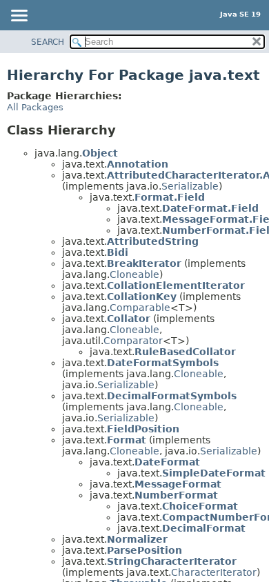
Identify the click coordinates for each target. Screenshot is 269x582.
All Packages (35, 107)
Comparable (140, 307)
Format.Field (169, 197)
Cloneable (134, 274)
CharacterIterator (214, 572)
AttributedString (153, 241)
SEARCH (47, 42)
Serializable (190, 186)
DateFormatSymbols (163, 362)
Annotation (137, 164)
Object (100, 153)
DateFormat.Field (210, 208)
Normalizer (137, 539)
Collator (128, 318)
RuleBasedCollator (185, 351)
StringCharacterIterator (172, 561)
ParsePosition (144, 550)
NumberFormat (176, 495)
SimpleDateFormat (214, 473)
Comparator (133, 340)
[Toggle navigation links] (18, 16)
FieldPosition (143, 428)
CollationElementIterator (176, 285)
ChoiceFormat (200, 506)
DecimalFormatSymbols (172, 395)
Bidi (117, 252)
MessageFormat (177, 484)
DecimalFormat (204, 528)
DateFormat (167, 462)
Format (126, 439)
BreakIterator (144, 263)
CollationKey (142, 296)
